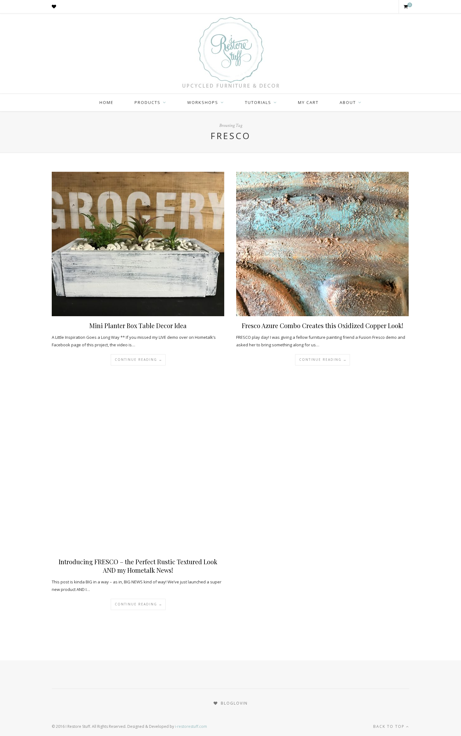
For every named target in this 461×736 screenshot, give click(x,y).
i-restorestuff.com (191, 726)
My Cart (308, 102)
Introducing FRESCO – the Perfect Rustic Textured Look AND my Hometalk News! (138, 565)
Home (106, 102)
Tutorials (258, 102)
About (348, 102)
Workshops (202, 102)
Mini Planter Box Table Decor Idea (138, 325)
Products (148, 102)
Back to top (389, 726)
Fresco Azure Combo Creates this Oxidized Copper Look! (322, 325)
